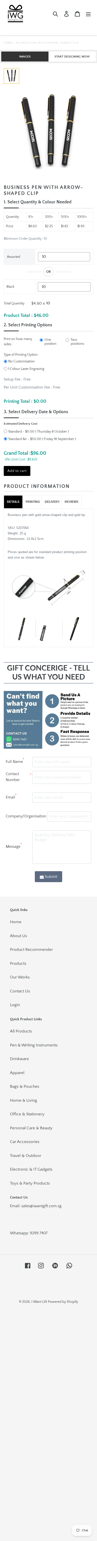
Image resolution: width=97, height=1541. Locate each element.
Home (8, 42)
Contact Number (18, 777)
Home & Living (23, 1100)
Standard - (21, 432)
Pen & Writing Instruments (34, 1045)
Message (14, 846)
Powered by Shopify (63, 1302)
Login (15, 1005)
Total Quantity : (15, 303)
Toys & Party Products (30, 1183)
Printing (33, 502)
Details (13, 502)
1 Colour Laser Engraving (26, 369)
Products (18, 963)
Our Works (20, 977)
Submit (51, 876)
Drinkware (19, 1059)
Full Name (15, 761)
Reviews (71, 502)
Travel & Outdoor (25, 1155)
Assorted (13, 257)
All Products (21, 1031)
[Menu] (88, 14)
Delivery (52, 502)
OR (48, 272)
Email (11, 796)
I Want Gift (39, 1302)
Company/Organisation (26, 816)
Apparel (17, 1073)
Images (25, 56)
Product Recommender (31, 949)
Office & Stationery (27, 1114)
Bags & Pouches (24, 1086)
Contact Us (20, 991)
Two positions (77, 342)
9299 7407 (39, 1233)
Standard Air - (24, 439)
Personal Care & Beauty (31, 1128)
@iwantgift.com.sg (45, 1206)
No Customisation (21, 361)
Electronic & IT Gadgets (31, 1169)
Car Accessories (25, 1142)
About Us (18, 936)
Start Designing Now (72, 56)
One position (50, 342)
